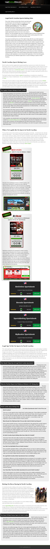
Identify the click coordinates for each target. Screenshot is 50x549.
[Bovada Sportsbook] (17, 149)
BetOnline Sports (8, 218)
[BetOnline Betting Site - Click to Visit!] (17, 273)
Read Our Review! (16, 178)
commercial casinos (19, 69)
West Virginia (28, 143)
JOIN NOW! (36, 293)
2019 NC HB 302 (36, 98)
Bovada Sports (7, 152)
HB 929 (11, 102)
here (5, 78)
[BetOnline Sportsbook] (17, 215)
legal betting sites (9, 505)
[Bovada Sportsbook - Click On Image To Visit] (17, 203)
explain (21, 75)
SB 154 (30, 101)
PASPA (44, 80)
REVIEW (29, 293)
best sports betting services (14, 119)
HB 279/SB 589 (10, 521)
